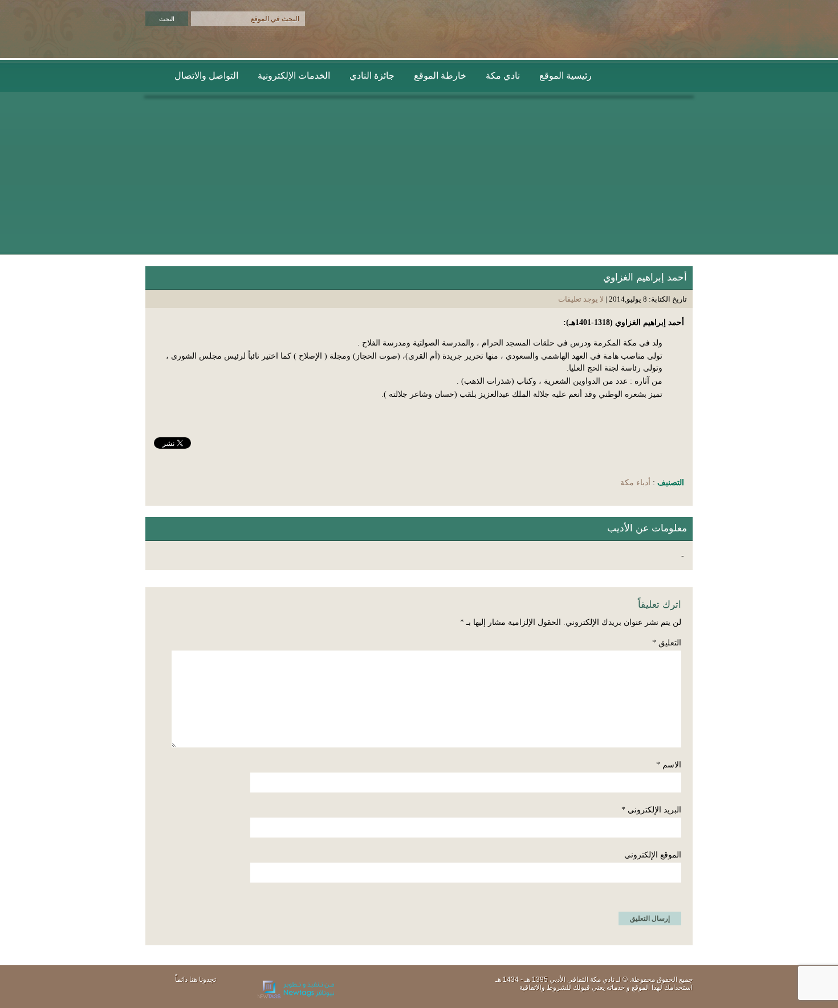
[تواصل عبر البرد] (162, 994)
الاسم (668, 765)
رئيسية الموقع (565, 75)
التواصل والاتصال (206, 75)
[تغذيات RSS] (228, 994)
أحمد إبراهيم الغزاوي (645, 277)
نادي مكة (503, 75)
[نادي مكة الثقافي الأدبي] (648, 43)
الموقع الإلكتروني (652, 855)
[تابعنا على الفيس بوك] (195, 994)
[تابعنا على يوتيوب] (212, 994)
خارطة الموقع (440, 75)
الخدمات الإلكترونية (294, 75)
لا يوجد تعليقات (581, 299)
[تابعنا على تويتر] (179, 994)
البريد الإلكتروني (651, 810)
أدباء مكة (635, 482)
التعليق (666, 643)
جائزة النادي (371, 75)
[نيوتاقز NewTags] (296, 996)
